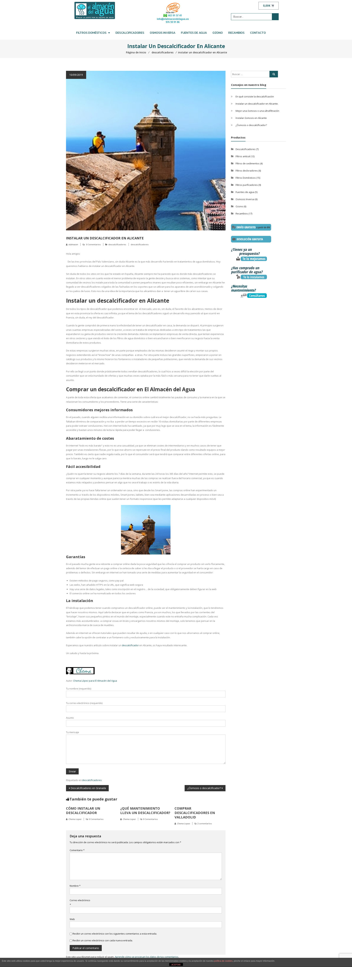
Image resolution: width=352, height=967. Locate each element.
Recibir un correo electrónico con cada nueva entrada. (103, 940)
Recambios (236, 32)
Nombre (75, 885)
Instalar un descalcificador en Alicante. (257, 103)
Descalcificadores (129, 32)
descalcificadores (117, 244)
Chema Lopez (74, 819)
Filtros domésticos (91, 32)
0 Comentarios (93, 244)
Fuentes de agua (194, 32)
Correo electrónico (80, 902)
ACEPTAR (176, 965)
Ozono (217, 32)
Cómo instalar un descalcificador (83, 810)
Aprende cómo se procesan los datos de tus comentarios (146, 956)
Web (72, 919)
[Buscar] (275, 16)
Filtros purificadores (247, 185)
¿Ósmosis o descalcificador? (204, 788)
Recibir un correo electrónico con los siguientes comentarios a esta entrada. (115, 933)
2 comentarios (204, 823)
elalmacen (73, 244)
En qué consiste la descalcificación (255, 96)
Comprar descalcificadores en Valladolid (195, 812)
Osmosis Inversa (162, 32)
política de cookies (223, 961)
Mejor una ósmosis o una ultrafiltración (257, 110)
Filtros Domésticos (246, 177)
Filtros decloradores (247, 170)
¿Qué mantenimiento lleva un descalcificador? (145, 810)
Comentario (77, 850)
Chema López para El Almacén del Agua (95, 680)
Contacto (258, 32)
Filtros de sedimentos (247, 163)
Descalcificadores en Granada (88, 788)
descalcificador (130, 645)
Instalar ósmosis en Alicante (251, 118)
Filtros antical (243, 156)
